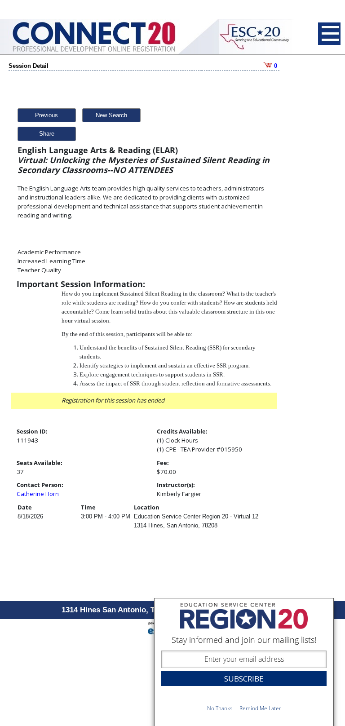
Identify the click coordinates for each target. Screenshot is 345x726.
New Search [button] (111, 115)
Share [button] (46, 133)
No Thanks (220, 708)
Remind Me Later (260, 708)
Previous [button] (46, 115)
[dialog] (244, 662)
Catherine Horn (38, 494)
